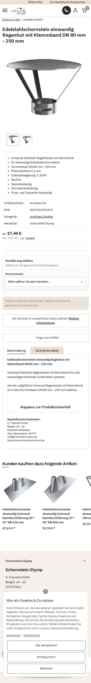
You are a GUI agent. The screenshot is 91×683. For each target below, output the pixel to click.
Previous (11, 503)
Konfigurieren (46, 657)
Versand (30, 238)
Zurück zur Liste (11, 19)
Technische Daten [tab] (47, 350)
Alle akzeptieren (46, 645)
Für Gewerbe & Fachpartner (67, 2)
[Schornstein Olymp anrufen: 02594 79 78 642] (66, 10)
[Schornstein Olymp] (19, 10)
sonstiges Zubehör (41, 217)
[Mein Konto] (75, 10)
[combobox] (45, 282)
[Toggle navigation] (4, 10)
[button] (84, 10)
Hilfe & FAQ (35, 2)
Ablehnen (46, 668)
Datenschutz (32, 635)
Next (80, 503)
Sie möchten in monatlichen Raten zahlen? (45, 321)
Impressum (13, 635)
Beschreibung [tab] (16, 350)
